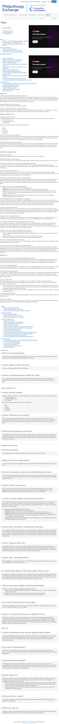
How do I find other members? (10, 49)
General (2, 39)
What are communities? (8, 58)
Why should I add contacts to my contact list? (13, 51)
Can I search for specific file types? (11, 85)
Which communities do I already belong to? (13, 59)
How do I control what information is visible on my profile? (17, 310)
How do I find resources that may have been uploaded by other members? (20, 83)
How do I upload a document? (10, 87)
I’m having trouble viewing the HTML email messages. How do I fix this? (20, 332)
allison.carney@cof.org (7, 32)
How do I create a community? (10, 62)
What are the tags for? (8, 90)
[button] (10, 15)
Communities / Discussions (6, 54)
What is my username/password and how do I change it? (16, 41)
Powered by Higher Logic (29, 723)
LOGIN (54, 1)
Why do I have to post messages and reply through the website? (18, 333)
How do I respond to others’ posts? (11, 69)
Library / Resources (4, 82)
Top (6, 93)
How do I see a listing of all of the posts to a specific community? (17, 80)
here (32, 358)
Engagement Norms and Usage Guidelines (30, 1)
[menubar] (36, 1)
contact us (31, 101)
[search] (54, 18)
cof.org (49, 1)
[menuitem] (31, 1)
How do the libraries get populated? (11, 86)
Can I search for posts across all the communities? (14, 78)
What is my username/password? (11, 307)
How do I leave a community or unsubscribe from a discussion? (18, 327)
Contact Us (43, 1)
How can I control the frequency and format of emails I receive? (18, 326)
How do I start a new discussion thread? (12, 71)
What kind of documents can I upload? (11, 89)
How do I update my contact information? (12, 42)
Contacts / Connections (5, 47)
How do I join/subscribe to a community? (12, 61)
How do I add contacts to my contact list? (12, 50)
